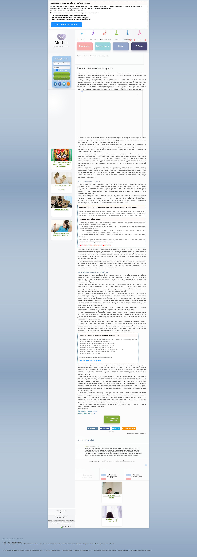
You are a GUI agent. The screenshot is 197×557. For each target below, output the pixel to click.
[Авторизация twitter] (61, 84)
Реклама (12, 539)
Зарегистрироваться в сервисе (90, 360)
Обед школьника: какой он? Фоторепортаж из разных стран (61, 164)
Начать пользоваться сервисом (66, 24)
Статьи (79, 56)
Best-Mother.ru (72, 520)
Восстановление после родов (99, 56)
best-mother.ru (141, 434)
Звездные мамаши (61, 209)
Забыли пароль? (61, 80)
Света (87, 446)
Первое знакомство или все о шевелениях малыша (61, 188)
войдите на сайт (101, 461)
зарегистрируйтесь (115, 461)
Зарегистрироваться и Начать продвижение (95, 245)
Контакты (20, 539)
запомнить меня (62, 70)
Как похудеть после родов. (87, 411)
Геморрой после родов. (86, 413)
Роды (85, 56)
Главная (5, 539)
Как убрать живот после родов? (111, 520)
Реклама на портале (62, 516)
